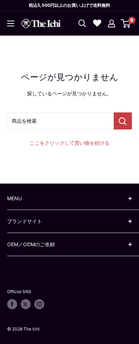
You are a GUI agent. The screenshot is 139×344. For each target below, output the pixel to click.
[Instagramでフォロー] (39, 304)
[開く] (82, 23)
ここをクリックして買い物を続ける (69, 143)
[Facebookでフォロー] (12, 304)
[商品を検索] (123, 120)
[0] (126, 23)
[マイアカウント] (111, 23)
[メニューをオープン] (10, 23)
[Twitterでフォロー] (26, 304)
